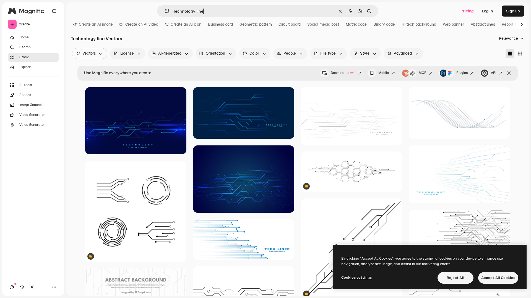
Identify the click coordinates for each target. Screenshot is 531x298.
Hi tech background (419, 24)
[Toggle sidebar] (54, 11)
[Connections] (12, 287)
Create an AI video (141, 24)
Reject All (455, 277)
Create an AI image (96, 24)
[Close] (509, 73)
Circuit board (289, 24)
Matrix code (356, 24)
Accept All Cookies (498, 277)
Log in (487, 11)
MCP (422, 73)
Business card (220, 24)
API (493, 73)
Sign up (513, 11)
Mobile (383, 73)
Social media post (323, 24)
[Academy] (22, 287)
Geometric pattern (256, 24)
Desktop (342, 73)
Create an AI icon (186, 24)
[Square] (520, 53)
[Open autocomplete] (165, 11)
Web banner (453, 24)
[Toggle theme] (32, 287)
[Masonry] (510, 53)
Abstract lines (483, 24)
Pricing (467, 11)
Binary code (384, 24)
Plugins (462, 73)
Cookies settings (356, 277)
